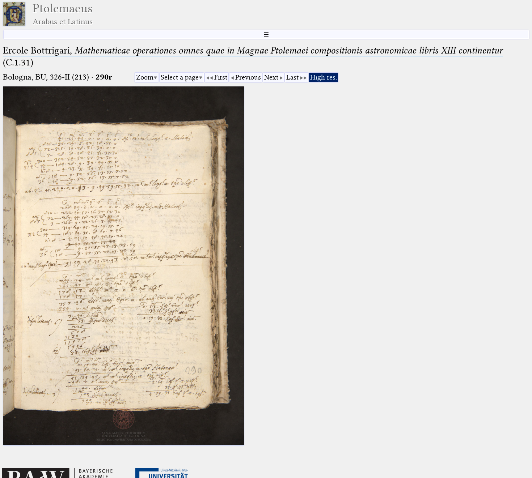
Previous (248, 77)
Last (292, 77)
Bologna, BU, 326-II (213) (46, 77)
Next (271, 77)
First (220, 77)
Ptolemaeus (63, 13)
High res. (323, 77)
